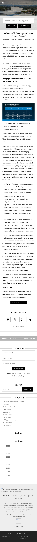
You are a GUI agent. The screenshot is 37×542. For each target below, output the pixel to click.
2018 (8, 475)
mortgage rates (19, 326)
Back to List (18, 302)
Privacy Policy (18, 526)
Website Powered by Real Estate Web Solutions (18, 534)
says (15, 129)
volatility (15, 86)
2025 (8, 450)
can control (16, 256)
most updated (10, 88)
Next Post (28, 338)
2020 (8, 468)
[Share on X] (15, 319)
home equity (7, 425)
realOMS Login (22, 539)
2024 (8, 453)
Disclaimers (14, 539)
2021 (8, 464)
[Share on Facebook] (8, 319)
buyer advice (7, 409)
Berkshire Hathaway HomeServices (13, 401)
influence (18, 177)
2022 (8, 461)
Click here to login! (18, 376)
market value (7, 417)
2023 (8, 457)
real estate (6, 404)
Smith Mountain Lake (9, 407)
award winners (7, 422)
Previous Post (10, 338)
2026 (8, 446)
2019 (8, 472)
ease (20, 94)
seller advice (6, 412)
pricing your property (9, 420)
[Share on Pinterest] (22, 319)
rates (11, 91)
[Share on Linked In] (29, 319)
